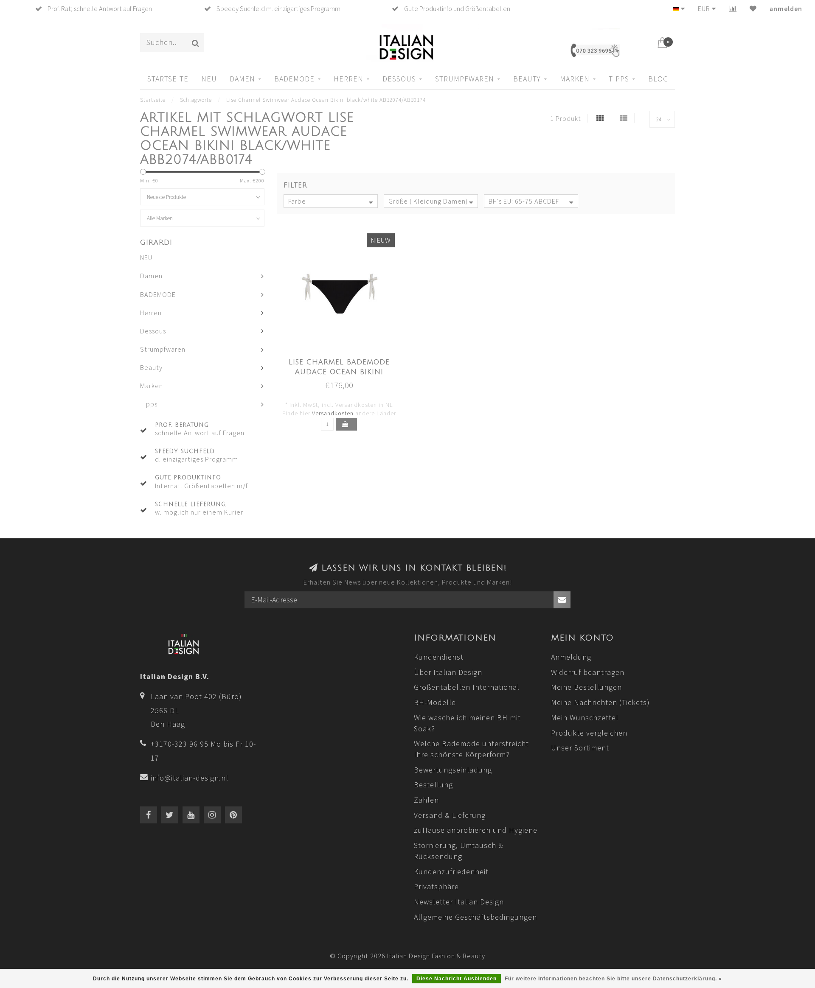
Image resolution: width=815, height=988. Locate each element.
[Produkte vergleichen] (733, 8)
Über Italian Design (448, 672)
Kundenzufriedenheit (451, 871)
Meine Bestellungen (586, 687)
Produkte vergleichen (589, 733)
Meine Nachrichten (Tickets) (600, 702)
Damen (242, 79)
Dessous (399, 79)
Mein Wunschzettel (584, 717)
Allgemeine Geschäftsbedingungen (475, 917)
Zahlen (426, 800)
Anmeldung (571, 657)
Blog (658, 79)
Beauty (527, 79)
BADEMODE (294, 79)
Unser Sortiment (580, 748)
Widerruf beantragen (587, 672)
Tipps (619, 79)
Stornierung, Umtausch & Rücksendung (458, 850)
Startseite (167, 79)
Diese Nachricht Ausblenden (456, 979)
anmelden (786, 8)
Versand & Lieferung (450, 815)
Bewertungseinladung (453, 770)
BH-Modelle (435, 702)
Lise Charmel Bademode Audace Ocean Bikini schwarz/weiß (339, 372)
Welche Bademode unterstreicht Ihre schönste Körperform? (471, 749)
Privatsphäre (436, 886)
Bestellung (433, 784)
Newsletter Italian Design (459, 902)
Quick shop (343, 359)
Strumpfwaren (464, 79)
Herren (348, 79)
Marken (575, 79)
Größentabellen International (467, 687)
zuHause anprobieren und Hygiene (475, 830)
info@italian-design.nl (189, 778)
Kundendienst (439, 657)
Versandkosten (333, 413)
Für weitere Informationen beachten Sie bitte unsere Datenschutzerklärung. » (613, 979)
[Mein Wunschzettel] (753, 8)
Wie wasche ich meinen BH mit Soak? (467, 723)
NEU (209, 79)
